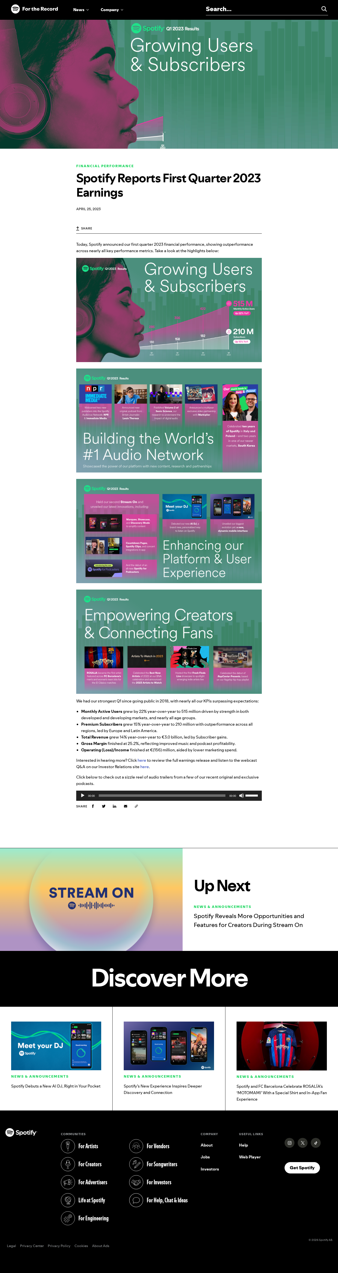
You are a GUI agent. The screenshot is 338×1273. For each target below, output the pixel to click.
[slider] (252, 795)
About (207, 1145)
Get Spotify (305, 1167)
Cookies (81, 1246)
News (78, 9)
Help (243, 1145)
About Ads (100, 1246)
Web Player (250, 1157)
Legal (11, 1246)
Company (110, 9)
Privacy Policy (59, 1246)
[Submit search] (322, 9)
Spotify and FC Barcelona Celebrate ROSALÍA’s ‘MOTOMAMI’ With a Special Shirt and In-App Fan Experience (282, 1093)
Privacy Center (32, 1246)
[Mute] (241, 795)
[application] (169, 796)
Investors (210, 1169)
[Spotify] (34, 9)
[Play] (82, 795)
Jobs (205, 1157)
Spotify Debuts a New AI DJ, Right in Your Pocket (55, 1086)
